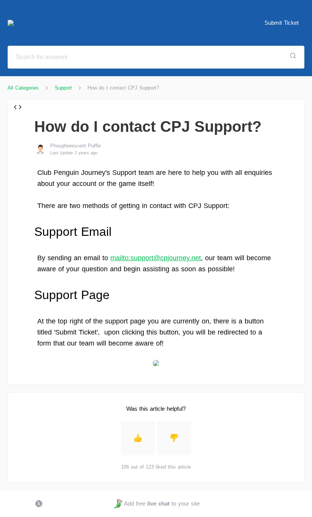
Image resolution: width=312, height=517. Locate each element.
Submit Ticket (281, 22)
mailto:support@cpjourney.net (155, 258)
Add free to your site (161, 503)
